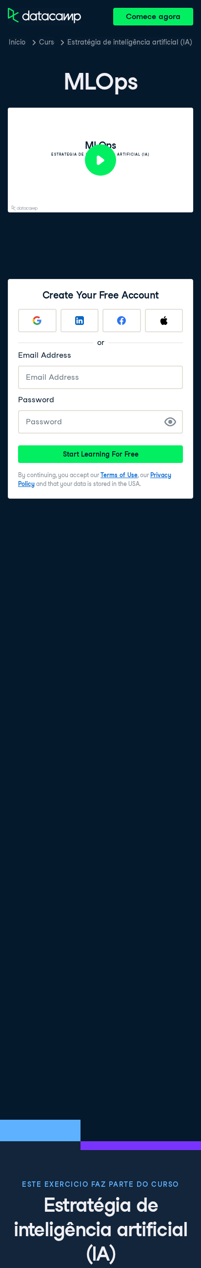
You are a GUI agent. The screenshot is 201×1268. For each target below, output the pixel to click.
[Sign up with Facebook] (121, 320)
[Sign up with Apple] (164, 320)
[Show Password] (170, 422)
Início (17, 42)
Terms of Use (119, 475)
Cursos (47, 42)
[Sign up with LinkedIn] (79, 320)
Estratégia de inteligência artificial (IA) (129, 42)
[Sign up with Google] (37, 320)
